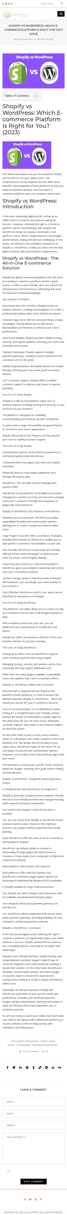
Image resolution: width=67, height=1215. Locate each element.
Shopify (58, 174)
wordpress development (45, 1045)
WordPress (13, 178)
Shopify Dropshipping (27, 1041)
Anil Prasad (47, 39)
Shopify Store (47, 1041)
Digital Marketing (23, 39)
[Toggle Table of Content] (34, 96)
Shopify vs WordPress (19, 1045)
